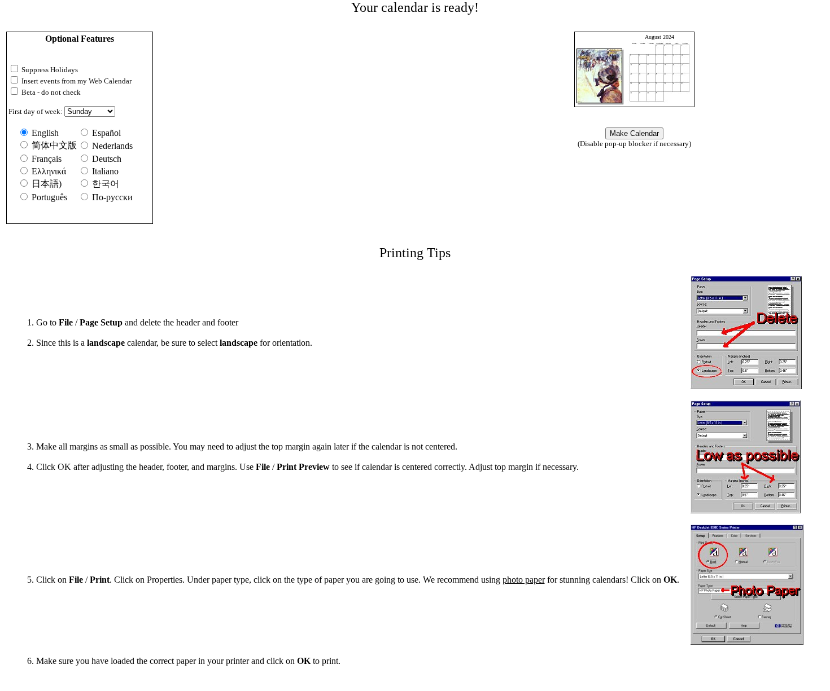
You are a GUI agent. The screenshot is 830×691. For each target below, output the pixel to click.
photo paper (524, 579)
